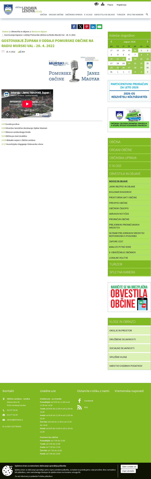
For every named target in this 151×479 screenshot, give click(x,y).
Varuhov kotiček (119, 213)
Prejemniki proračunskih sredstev (124, 226)
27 (129, 67)
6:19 (3, 132)
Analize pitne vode (120, 246)
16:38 (3, 140)
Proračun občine (119, 219)
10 (111, 59)
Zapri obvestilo (128, 471)
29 (141, 67)
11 (118, 59)
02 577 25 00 (12, 410)
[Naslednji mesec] (147, 41)
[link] (74, 26)
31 (135, 50)
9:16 (3, 136)
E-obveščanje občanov (122, 252)
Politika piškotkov (45, 476)
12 (123, 59)
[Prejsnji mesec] (111, 41)
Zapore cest (116, 241)
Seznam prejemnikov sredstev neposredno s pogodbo (126, 234)
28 (135, 67)
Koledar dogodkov (122, 35)
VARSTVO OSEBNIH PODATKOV (125, 365)
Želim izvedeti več (129, 466)
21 (135, 63)
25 (118, 67)
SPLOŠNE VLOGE (118, 357)
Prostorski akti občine (123, 197)
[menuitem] (56, 14)
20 (129, 63)
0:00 (3, 124)
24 (111, 67)
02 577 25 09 (12, 415)
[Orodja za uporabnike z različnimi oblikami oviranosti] (96, 4)
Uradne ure (48, 391)
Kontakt (8, 391)
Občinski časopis (119, 208)
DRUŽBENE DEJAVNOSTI (122, 339)
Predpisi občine (118, 202)
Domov (5, 31)
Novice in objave (39, 31)
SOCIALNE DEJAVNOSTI (121, 348)
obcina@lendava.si (15, 419)
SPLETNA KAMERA (122, 272)
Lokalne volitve (118, 257)
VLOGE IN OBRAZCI (122, 321)
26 (123, 67)
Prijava (110, 5)
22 (141, 63)
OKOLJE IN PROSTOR (120, 330)
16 (147, 59)
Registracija (121, 5)
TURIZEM (115, 264)
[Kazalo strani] (102, 4)
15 (141, 59)
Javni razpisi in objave (122, 186)
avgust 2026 (130, 41)
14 (135, 59)
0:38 (3, 128)
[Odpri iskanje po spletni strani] (147, 14)
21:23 (3, 144)
